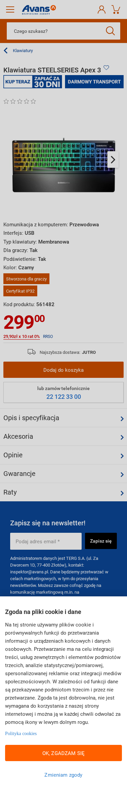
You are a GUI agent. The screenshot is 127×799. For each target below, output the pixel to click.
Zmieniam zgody (63, 774)
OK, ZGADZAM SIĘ (63, 753)
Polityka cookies (21, 733)
